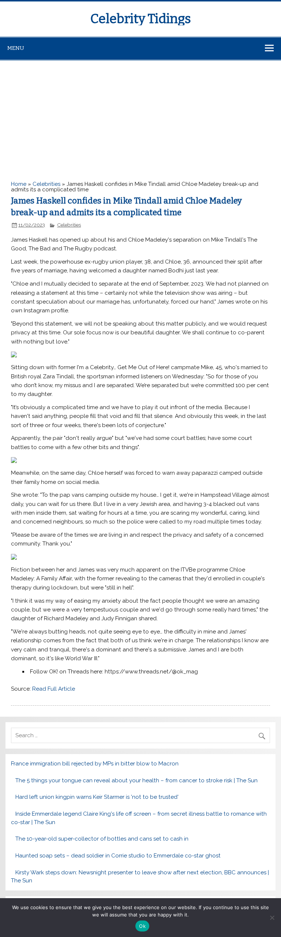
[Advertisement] (140, 115)
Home (18, 184)
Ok (142, 926)
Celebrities (46, 184)
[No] (272, 917)
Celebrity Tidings (140, 18)
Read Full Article (53, 689)
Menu (15, 48)
